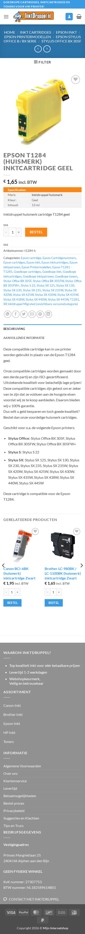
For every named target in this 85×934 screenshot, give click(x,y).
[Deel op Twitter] (24, 314)
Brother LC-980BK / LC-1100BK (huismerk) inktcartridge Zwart (63, 573)
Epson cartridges (14, 262)
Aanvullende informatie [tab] (24, 338)
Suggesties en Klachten (21, 818)
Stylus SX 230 (12, 290)
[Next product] (37, 48)
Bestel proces (13, 803)
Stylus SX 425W (23, 295)
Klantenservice (15, 781)
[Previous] (3, 574)
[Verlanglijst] (60, 17)
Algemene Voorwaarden (22, 766)
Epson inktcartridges (54, 262)
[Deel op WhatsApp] (7, 314)
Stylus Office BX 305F (61, 41)
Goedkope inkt (51, 271)
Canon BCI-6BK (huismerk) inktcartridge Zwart (19, 573)
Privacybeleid (13, 810)
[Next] (81, 574)
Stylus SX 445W (58, 299)
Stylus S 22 (28, 285)
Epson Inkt (66, 32)
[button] (6, 16)
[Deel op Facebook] (15, 314)
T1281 (74, 299)
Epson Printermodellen (27, 37)
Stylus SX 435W (67, 295)
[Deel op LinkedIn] (48, 314)
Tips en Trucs (13, 825)
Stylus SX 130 (65, 285)
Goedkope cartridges (27, 271)
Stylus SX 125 (46, 285)
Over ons (10, 773)
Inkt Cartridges (35, 32)
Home (9, 32)
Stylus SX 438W (13, 299)
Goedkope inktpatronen (38, 276)
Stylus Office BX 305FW (48, 281)
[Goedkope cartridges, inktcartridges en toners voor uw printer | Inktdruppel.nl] (33, 16)
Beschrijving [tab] (14, 329)
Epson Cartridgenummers (59, 258)
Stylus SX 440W (36, 299)
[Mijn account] (69, 16)
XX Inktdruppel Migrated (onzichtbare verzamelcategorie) (40, 304)
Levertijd (10, 788)
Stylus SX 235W (52, 290)
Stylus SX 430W (45, 295)
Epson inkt (33, 262)
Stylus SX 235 (32, 290)
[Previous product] (46, 48)
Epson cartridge (31, 258)
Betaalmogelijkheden (19, 796)
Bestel (36, 232)
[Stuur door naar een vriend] (32, 314)
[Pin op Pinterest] (40, 314)
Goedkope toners (66, 276)
